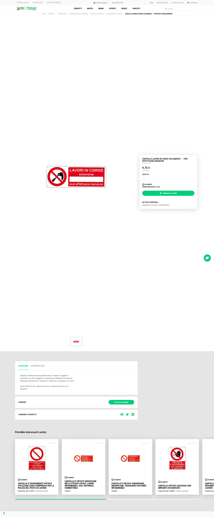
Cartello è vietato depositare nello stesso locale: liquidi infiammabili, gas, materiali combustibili (80, 484)
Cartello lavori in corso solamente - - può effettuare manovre (148, 14)
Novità (90, 8)
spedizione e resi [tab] (37, 366)
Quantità (145, 174)
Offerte (112, 8)
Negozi (124, 8)
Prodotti (78, 8)
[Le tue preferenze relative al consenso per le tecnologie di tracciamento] (4, 513)
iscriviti (174, 2)
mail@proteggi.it (102, 2)
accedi (181, 2)
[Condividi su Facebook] (121, 415)
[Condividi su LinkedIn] (132, 415)
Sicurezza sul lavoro (114, 14)
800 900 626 (118, 2)
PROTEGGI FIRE (38, 2)
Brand (101, 8)
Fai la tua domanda (121, 402)
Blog (151, 2)
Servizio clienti (162, 2)
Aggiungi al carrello (169, 193)
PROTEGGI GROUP (23, 2)
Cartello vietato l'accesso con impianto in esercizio (174, 486)
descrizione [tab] (23, 366)
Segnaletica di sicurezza (78, 14)
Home (44, 14)
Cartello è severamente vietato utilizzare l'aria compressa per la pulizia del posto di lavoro (36, 485)
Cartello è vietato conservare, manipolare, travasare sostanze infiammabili (128, 485)
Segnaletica (62, 14)
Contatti (136, 8)
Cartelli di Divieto (97, 14)
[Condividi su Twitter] (127, 415)
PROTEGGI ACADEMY (54, 2)
